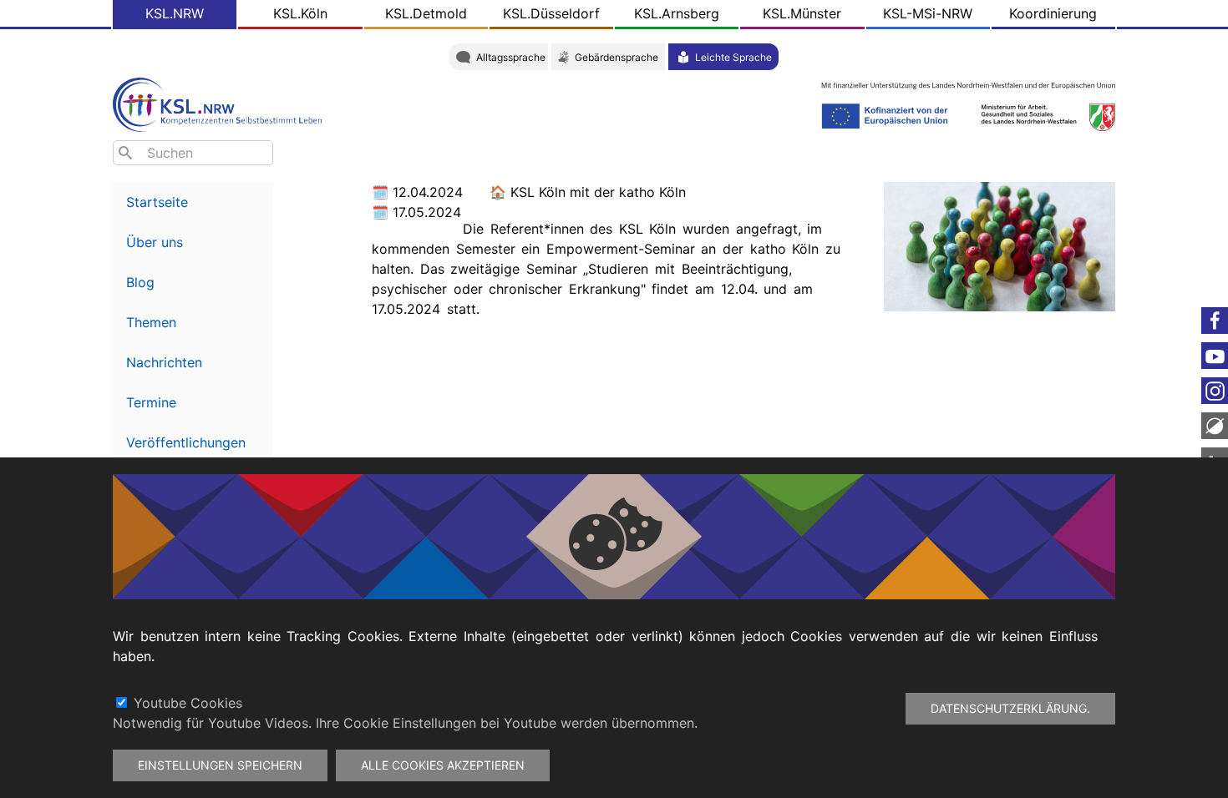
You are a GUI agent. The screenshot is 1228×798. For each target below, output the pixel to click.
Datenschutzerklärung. (1010, 708)
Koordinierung (1053, 13)
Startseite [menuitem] (157, 202)
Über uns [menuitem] (154, 242)
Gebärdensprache (616, 57)
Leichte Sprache (733, 57)
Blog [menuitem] (140, 282)
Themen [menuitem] (151, 322)
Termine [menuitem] (151, 402)
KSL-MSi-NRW (927, 13)
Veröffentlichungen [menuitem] (186, 442)
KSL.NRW (174, 13)
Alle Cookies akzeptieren (443, 765)
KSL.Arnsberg (676, 13)
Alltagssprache (510, 57)
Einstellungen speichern (220, 765)
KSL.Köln (300, 13)
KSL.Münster (802, 13)
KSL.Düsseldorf (551, 13)
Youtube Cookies (188, 702)
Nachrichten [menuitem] (164, 362)
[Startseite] (221, 103)
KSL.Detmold (426, 13)
